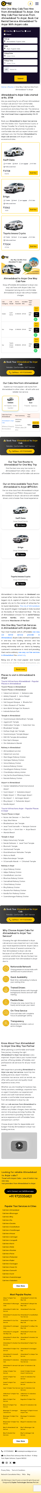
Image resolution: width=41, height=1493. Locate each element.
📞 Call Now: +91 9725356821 (20, 372)
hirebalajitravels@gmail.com (27, 1451)
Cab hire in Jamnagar (9, 1237)
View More (20, 1286)
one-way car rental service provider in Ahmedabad (20, 635)
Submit (21, 78)
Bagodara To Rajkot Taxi (28, 1399)
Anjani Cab (34, 666)
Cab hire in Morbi (8, 1247)
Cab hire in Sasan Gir (9, 1267)
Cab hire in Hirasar (8, 1233)
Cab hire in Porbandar (9, 1257)
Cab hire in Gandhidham (11, 1227)
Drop (6, 46)
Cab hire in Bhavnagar (10, 1213)
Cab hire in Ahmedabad (10, 1210)
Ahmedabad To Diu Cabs (28, 1309)
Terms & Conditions (18, 1470)
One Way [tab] (9, 31)
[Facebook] (3, 1463)
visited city (21, 655)
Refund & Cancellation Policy (10, 1474)
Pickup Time (8, 61)
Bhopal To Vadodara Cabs (28, 1422)
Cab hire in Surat (8, 1274)
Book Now (33, 173)
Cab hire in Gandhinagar (11, 1230)
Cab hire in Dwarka (9, 1223)
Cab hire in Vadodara (9, 1280)
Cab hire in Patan (8, 1254)
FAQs (24, 1474)
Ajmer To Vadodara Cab (28, 1365)
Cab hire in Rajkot (8, 1260)
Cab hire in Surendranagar (11, 1277)
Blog (28, 1474)
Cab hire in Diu (7, 1220)
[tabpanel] (20, 55)
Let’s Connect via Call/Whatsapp (20, 1191)
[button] (37, 4)
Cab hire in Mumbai (9, 1250)
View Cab (36, 426)
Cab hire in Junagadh (9, 1240)
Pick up (6, 39)
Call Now (36, 314)
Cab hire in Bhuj (7, 1217)
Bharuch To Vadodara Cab (28, 1405)
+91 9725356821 (20, 1196)
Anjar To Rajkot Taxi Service (11, 1388)
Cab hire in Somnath (9, 1270)
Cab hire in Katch (8, 1244)
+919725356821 (21, 1490)
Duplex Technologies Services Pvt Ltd (25, 1482)
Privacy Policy (5, 1470)
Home (3, 87)
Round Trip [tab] (20, 31)
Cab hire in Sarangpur (10, 1264)
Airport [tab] (8, 34)
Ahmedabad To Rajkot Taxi (29, 1343)
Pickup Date (8, 53)
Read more (20, 669)
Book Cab (35, 423)
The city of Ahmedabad (29, 606)
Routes (11, 87)
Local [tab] (29, 31)
